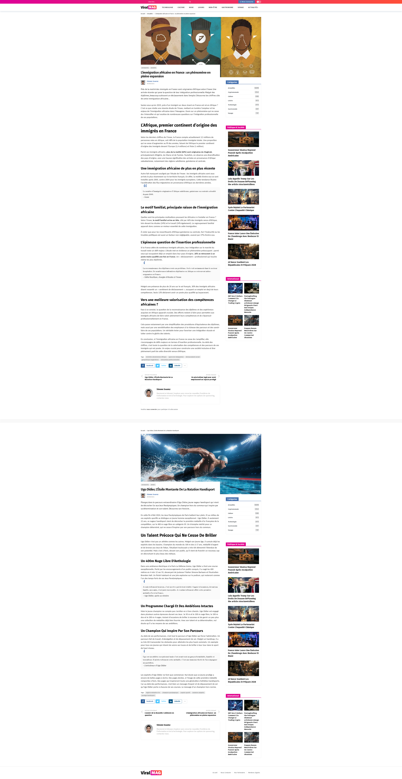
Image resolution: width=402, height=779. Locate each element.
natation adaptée (198, 692)
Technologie (243, 105)
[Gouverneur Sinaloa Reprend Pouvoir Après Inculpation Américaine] (243, 139)
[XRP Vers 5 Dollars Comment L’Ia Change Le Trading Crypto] (235, 288)
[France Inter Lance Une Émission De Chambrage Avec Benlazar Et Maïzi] (243, 222)
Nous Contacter (247, 2)
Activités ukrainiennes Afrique (156, 357)
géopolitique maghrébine (150, 360)
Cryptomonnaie (243, 92)
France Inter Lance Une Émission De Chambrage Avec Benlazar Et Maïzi (243, 236)
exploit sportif (185, 692)
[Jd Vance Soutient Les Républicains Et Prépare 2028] (243, 251)
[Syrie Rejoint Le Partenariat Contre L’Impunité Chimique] (243, 196)
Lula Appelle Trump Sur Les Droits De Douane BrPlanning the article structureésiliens (242, 181)
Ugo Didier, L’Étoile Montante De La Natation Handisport (178, 489)
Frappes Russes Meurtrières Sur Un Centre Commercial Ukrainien (250, 333)
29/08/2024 (150, 84)
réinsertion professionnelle (170, 360)
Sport (153, 484)
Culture (243, 96)
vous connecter (152, 409)
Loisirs (243, 101)
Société (153, 68)
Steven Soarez (152, 81)
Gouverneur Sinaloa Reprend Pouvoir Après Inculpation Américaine (241, 153)
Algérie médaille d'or (153, 692)
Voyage (243, 113)
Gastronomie (243, 109)
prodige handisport (148, 695)
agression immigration (176, 357)
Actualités (145, 68)
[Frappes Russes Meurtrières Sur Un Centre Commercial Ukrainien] (251, 320)
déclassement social (193, 357)
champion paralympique (170, 692)
